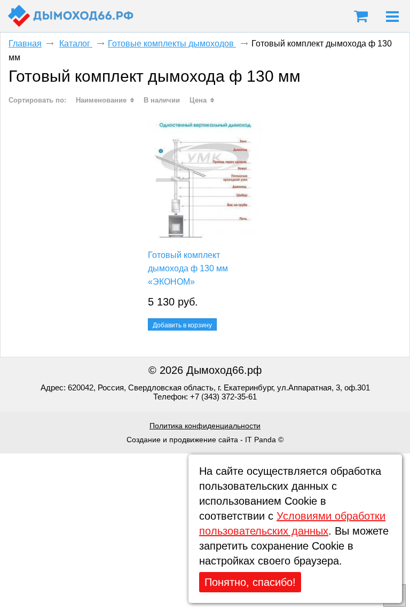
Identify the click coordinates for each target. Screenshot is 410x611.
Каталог (75, 43)
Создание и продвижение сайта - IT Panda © (205, 439)
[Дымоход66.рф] (70, 16)
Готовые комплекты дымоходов (172, 43)
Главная (25, 43)
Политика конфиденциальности (205, 425)
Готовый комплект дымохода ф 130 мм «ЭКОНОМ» (188, 268)
